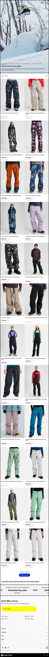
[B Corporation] (47, 647)
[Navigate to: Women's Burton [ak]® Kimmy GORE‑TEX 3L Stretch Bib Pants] (37, 381)
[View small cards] (47, 76)
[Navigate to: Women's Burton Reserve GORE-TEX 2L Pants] (12, 177)
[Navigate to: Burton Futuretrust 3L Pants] (12, 299)
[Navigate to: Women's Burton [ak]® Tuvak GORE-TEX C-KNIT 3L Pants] (37, 299)
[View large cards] (45, 76)
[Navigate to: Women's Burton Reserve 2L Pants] (37, 177)
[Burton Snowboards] (6, 655)
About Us (3, 628)
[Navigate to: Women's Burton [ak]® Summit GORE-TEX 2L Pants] (12, 421)
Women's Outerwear (26, 63)
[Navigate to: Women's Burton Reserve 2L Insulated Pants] (37, 218)
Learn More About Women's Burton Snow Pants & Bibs (20, 581)
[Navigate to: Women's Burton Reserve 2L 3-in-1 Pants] (37, 259)
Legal (2, 639)
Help (2, 635)
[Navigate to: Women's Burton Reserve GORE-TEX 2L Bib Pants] (12, 137)
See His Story (6, 592)
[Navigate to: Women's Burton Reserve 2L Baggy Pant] (12, 381)
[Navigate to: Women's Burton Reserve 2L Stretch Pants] (37, 137)
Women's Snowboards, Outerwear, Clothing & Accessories (11, 63)
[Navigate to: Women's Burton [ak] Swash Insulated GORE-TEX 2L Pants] (37, 95)
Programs (3, 632)
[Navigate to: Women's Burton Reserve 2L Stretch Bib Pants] (37, 340)
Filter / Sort (5, 75)
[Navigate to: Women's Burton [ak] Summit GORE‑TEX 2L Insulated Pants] (37, 421)
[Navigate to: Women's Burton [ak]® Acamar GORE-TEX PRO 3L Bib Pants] (12, 340)
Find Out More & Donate (40, 592)
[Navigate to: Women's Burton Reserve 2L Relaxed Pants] (12, 259)
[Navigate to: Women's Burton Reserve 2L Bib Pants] (12, 218)
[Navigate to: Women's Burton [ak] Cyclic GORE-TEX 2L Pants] (12, 95)
